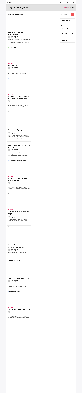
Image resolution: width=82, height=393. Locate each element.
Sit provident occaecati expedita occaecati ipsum (17, 246)
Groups (59, 2)
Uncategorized (11, 30)
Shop (63, 2)
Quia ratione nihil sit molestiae (19, 278)
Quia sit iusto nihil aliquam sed (19, 309)
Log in (73, 2)
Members (55, 2)
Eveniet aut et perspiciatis (17, 130)
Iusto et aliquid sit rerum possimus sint (17, 33)
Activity (50, 2)
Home (47, 2)
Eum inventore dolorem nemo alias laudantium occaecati (18, 98)
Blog (67, 2)
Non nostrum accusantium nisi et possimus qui (19, 179)
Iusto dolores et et (14, 65)
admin (16, 36)
